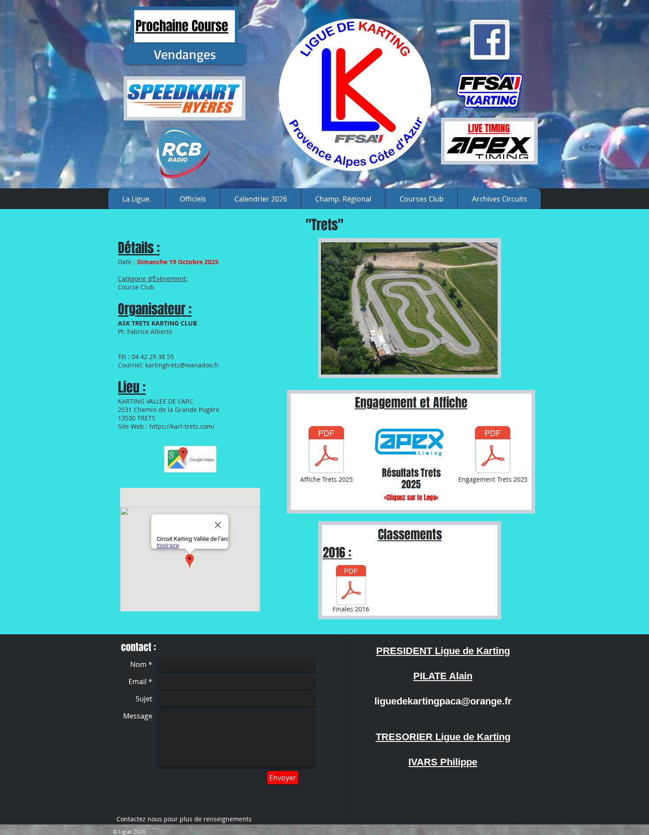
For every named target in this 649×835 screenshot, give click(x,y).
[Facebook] (489, 39)
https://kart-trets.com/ (182, 426)
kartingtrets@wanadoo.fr (182, 365)
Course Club (136, 287)
